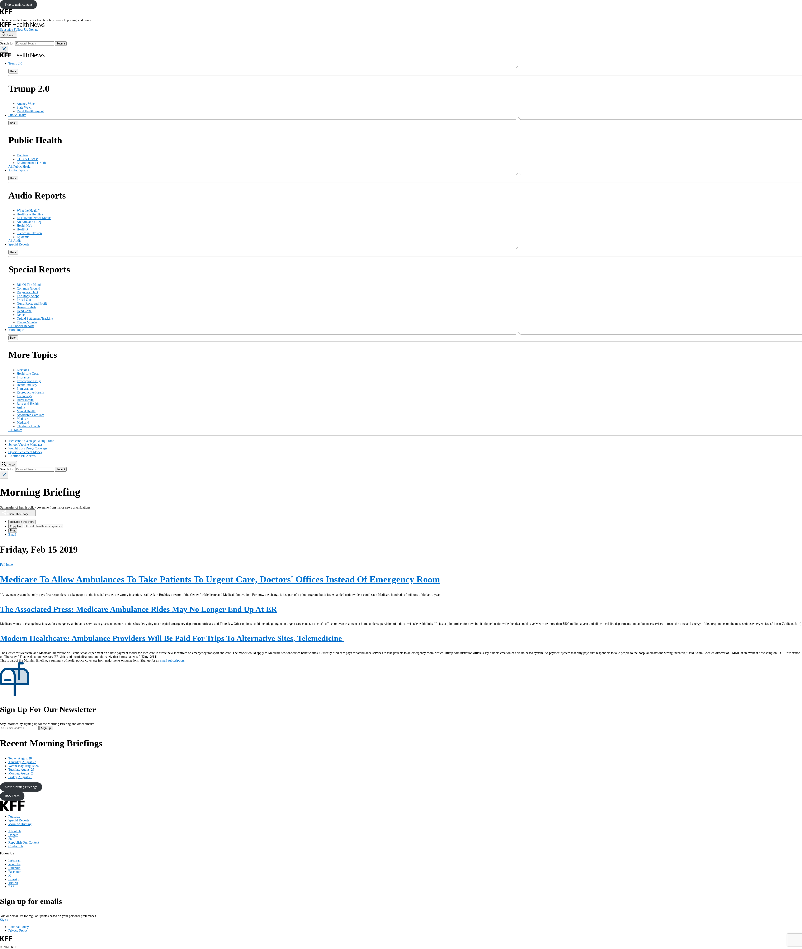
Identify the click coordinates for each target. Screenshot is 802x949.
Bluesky (13, 879)
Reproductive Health (30, 392)
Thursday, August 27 (22, 762)
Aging (21, 407)
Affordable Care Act (30, 415)
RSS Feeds (12, 796)
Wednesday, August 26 (23, 766)
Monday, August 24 (21, 773)
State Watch (24, 107)
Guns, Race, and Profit (32, 303)
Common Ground (28, 288)
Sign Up (46, 728)
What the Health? (28, 210)
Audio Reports (18, 170)
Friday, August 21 (20, 777)
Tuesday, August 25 (21, 769)
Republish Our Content (23, 842)
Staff (11, 838)
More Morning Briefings (21, 787)
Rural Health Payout (30, 111)
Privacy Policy (18, 930)
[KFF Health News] (22, 26)
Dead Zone (24, 311)
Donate (33, 29)
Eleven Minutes (27, 322)
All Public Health (19, 166)
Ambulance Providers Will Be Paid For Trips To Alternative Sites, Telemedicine (172, 638)
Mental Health (26, 411)
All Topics (15, 430)
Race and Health (28, 403)
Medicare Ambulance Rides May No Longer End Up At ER (138, 609)
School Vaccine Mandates (25, 444)
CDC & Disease (27, 159)
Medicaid (23, 422)
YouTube (14, 864)
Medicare (23, 418)
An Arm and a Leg (29, 222)
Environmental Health (31, 162)
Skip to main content (18, 4)
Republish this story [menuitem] (22, 521)
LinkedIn (14, 868)
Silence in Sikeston (29, 233)
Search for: (7, 43)
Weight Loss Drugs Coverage (27, 448)
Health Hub (24, 225)
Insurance (23, 377)
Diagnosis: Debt (27, 292)
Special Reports (18, 244)
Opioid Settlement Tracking (35, 318)
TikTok (13, 883)
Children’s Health (28, 426)
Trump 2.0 (15, 63)
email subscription (172, 660)
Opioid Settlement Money (25, 452)
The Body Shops (28, 296)
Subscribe (6, 29)
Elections (23, 370)
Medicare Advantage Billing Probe (31, 441)
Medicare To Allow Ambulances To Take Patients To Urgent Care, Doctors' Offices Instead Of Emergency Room (220, 579)
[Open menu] (1, 40)
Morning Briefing (20, 824)
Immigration (25, 388)
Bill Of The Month (29, 284)
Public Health (17, 115)
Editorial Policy (18, 927)
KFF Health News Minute (34, 218)
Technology (24, 396)
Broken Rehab (26, 307)
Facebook (14, 871)
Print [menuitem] (13, 530)
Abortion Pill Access (22, 456)
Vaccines (22, 155)
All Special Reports (21, 326)
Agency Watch (26, 103)
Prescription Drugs (29, 381)
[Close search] (4, 49)
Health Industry (27, 385)
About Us (14, 831)
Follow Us (21, 29)
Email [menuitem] (12, 534)
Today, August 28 (20, 758)
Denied (21, 314)
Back (13, 71)
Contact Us (15, 846)
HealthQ (22, 229)
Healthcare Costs (28, 373)
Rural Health (25, 400)
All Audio (15, 240)
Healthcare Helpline (30, 214)
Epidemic (23, 237)
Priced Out (24, 299)
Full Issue (6, 564)
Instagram (14, 860)
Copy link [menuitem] (15, 526)
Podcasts (14, 816)
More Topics (16, 330)
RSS (11, 886)
